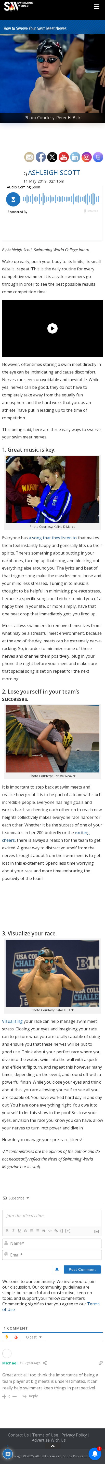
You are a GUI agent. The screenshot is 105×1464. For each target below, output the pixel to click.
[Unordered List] (37, 1231)
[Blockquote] (44, 1231)
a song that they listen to (53, 538)
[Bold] (7, 1231)
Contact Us (18, 1435)
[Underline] (19, 1231)
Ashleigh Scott (54, 172)
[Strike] (25, 1231)
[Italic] (13, 1231)
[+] (68, 1231)
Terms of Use (45, 1435)
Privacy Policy (74, 1435)
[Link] (56, 1231)
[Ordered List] (31, 1231)
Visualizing (12, 1021)
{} (62, 1231)
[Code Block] (50, 1231)
